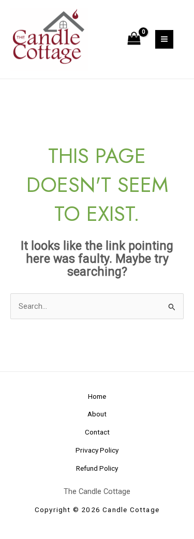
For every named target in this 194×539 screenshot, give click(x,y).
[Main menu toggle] (164, 39)
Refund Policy (97, 468)
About (97, 414)
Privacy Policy (97, 450)
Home (97, 396)
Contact (97, 432)
